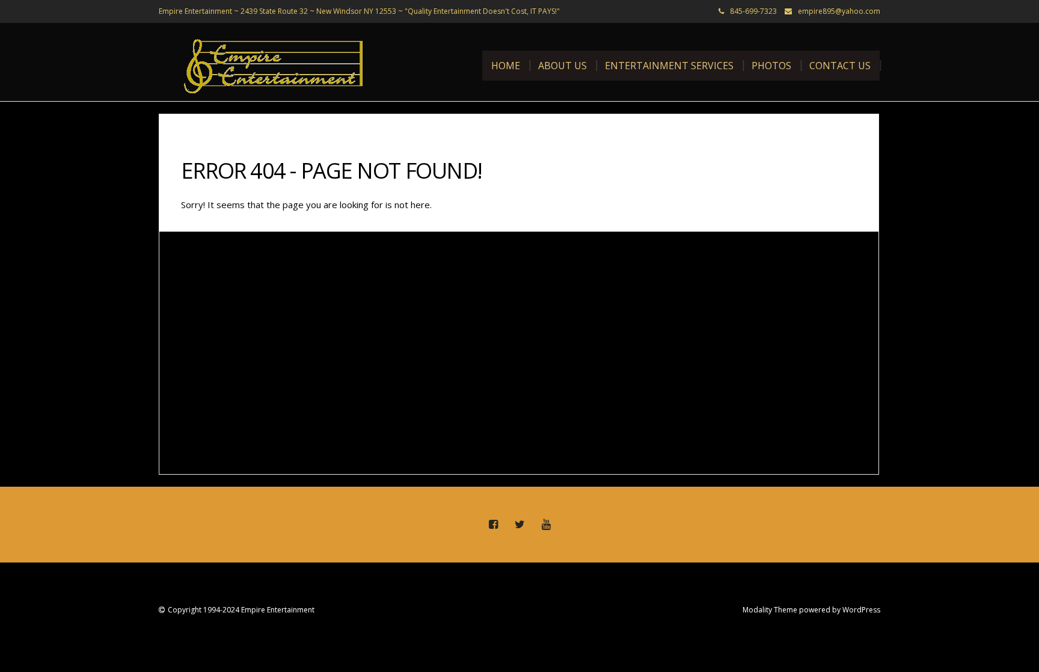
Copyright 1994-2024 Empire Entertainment (241, 610)
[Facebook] (493, 525)
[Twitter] (519, 525)
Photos (771, 65)
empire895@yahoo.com (839, 11)
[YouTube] (546, 525)
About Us (562, 65)
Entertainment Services (669, 65)
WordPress (861, 610)
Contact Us (840, 65)
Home (505, 65)
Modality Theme (770, 610)
